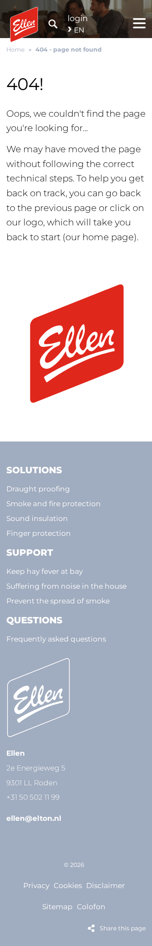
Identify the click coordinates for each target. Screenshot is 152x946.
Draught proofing (38, 488)
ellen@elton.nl (33, 818)
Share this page (123, 928)
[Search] (52, 23)
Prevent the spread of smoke (58, 600)
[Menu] (139, 23)
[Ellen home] (76, 343)
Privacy (36, 885)
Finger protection (38, 533)
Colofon (91, 906)
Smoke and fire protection (53, 503)
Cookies (68, 885)
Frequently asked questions (56, 638)
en (79, 29)
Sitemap (57, 906)
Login (78, 18)
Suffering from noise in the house (66, 585)
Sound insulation (37, 518)
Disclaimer (105, 885)
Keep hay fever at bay (44, 571)
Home (15, 49)
